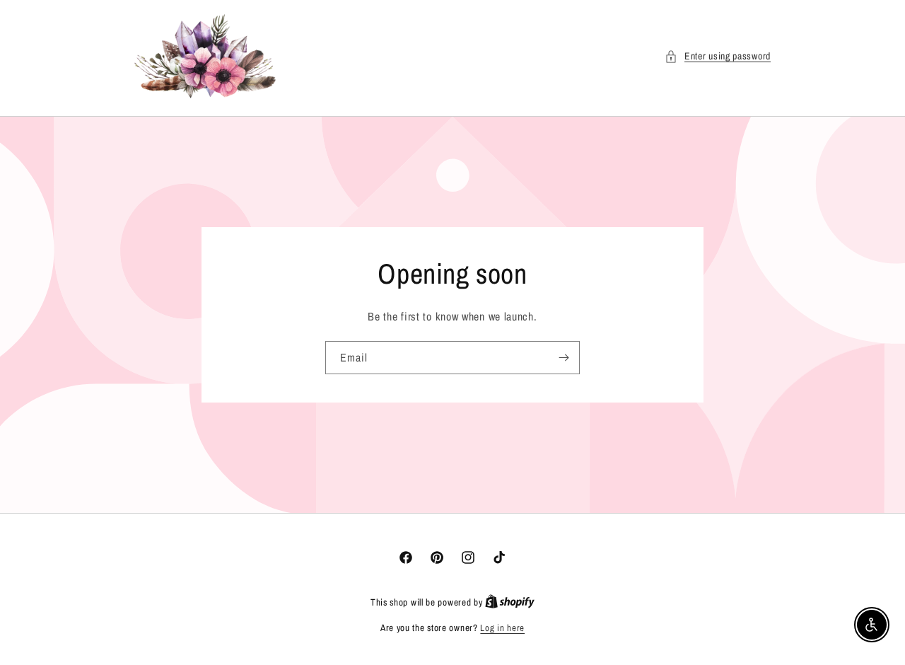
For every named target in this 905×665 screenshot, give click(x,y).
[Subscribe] (563, 357)
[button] (718, 56)
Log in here (502, 628)
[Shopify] (510, 602)
